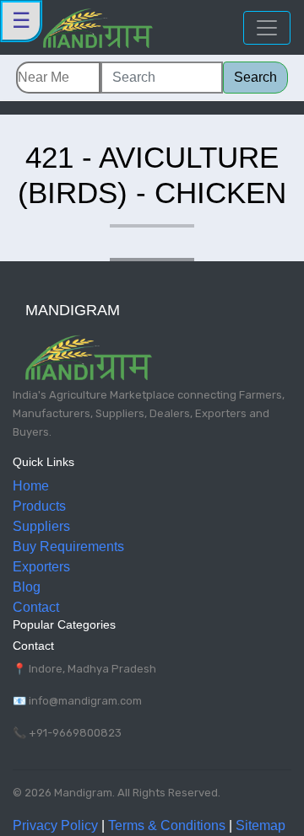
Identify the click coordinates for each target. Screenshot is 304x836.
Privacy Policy (55, 825)
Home (31, 486)
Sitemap (260, 825)
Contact (36, 607)
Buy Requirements (68, 546)
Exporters (41, 567)
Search (255, 77)
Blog (27, 587)
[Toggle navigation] (266, 28)
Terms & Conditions (166, 825)
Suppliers (41, 526)
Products (39, 506)
